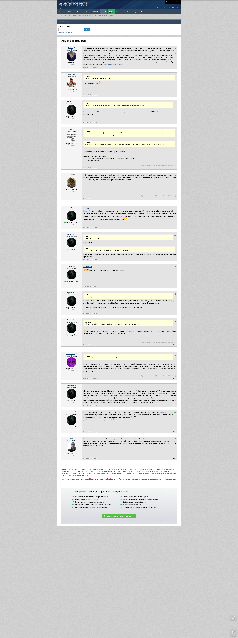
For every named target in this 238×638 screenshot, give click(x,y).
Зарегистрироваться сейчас (118, 516)
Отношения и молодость (106, 15)
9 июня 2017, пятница (90, 432)
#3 (174, 122)
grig (70, 129)
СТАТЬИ (69, 12)
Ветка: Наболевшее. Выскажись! (84, 15)
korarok (70, 438)
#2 (174, 95)
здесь (91, 476)
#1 (174, 68)
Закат (70, 207)
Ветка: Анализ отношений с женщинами (153, 12)
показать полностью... (117, 64)
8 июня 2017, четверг (90, 68)
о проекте (61, 8)
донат (159, 8)
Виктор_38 (70, 101)
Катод (70, 174)
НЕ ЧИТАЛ (86, 12)
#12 (174, 405)
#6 (174, 227)
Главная (60, 15)
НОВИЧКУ (95, 12)
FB (164, 8)
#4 (174, 168)
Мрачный (70, 293)
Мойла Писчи (70, 354)
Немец (70, 74)
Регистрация (170, 2)
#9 (174, 313)
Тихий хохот (70, 412)
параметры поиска (65, 32)
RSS (178, 8)
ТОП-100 (103, 12)
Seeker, (86, 208)
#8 (174, 286)
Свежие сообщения (132, 12)
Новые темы (120, 12)
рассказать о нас (69, 8)
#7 (174, 259)
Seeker (70, 48)
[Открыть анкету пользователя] (71, 60)
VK (169, 8)
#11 (174, 378)
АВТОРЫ (77, 12)
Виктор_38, (87, 267)
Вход (177, 2)
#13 (174, 432)
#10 (174, 345)
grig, (126, 213)
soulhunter (70, 385)
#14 (174, 458)
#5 (174, 199)
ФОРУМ (111, 12)
